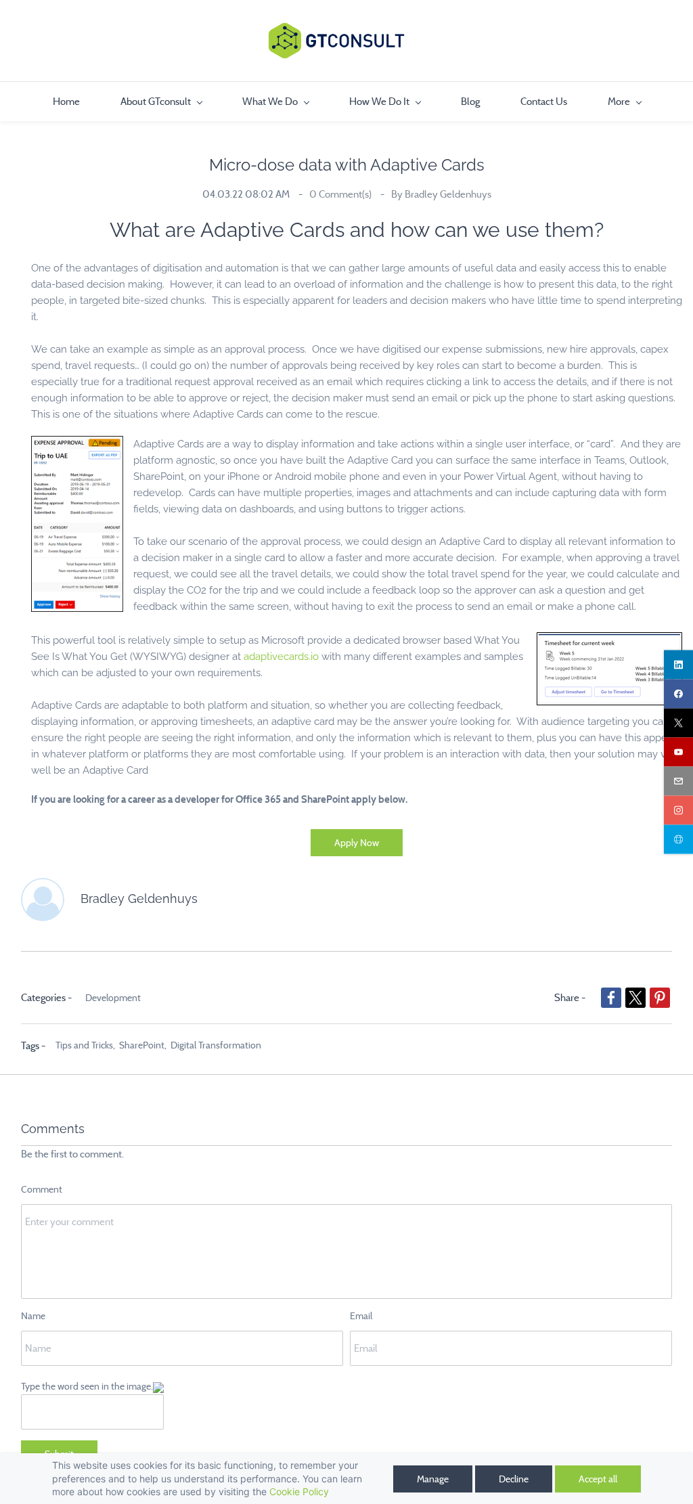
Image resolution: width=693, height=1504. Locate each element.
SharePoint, (145, 1045)
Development (113, 998)
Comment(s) (341, 194)
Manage (433, 1479)
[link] (77, 444)
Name (33, 1316)
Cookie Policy (299, 1491)
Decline (514, 1479)
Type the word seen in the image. (87, 1386)
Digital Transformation (216, 1045)
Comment (41, 1189)
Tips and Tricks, (87, 1045)
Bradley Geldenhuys (448, 194)
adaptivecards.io (281, 656)
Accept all (598, 1479)
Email (361, 1316)
